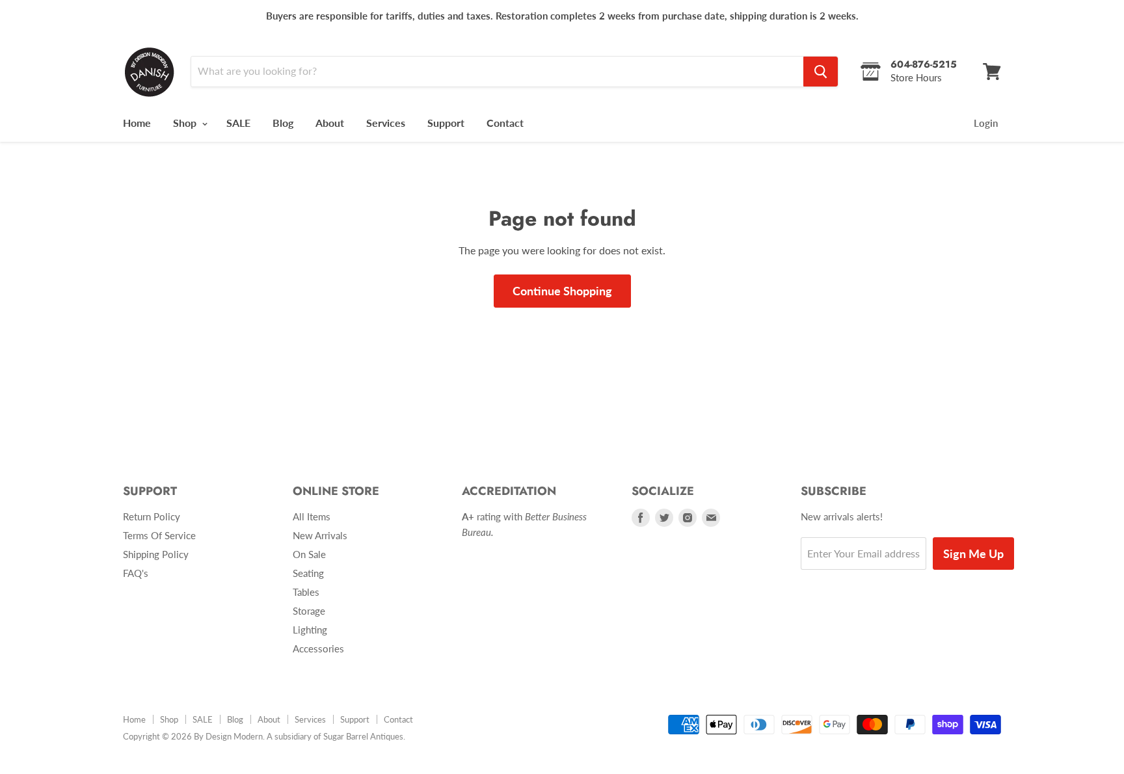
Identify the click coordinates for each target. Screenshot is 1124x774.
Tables (306, 592)
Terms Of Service (159, 535)
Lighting (310, 629)
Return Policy (151, 516)
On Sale (309, 554)
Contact (505, 122)
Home (137, 122)
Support (445, 122)
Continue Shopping (562, 291)
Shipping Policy (156, 554)
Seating (308, 573)
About (329, 122)
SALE (238, 122)
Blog (283, 122)
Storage (309, 611)
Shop (186, 122)
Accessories (318, 648)
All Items (311, 516)
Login (986, 123)
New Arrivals (320, 535)
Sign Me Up (973, 553)
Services (385, 122)
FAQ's (135, 573)
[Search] (820, 72)
